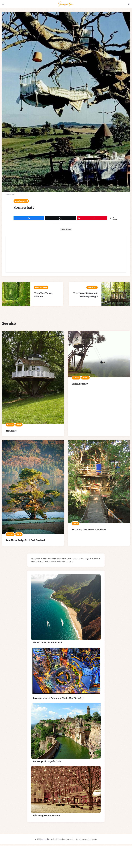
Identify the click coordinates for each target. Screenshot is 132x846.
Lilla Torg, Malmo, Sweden (46, 815)
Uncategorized (21, 201)
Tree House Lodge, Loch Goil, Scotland (25, 540)
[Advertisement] (66, 254)
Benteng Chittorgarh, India (47, 761)
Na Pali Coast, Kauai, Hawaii (47, 642)
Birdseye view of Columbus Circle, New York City (58, 698)
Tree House (66, 229)
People (85, 378)
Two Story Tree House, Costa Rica (89, 529)
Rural (19, 425)
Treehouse (11, 430)
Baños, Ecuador (80, 383)
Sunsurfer (45, 839)
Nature (10, 425)
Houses (76, 378)
